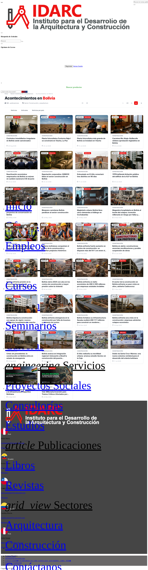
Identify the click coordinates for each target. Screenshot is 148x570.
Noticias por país (38, 110)
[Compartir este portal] (87, 103)
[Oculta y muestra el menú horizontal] (2, 2)
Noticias (14, 110)
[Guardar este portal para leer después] (82, 103)
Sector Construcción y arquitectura (22, 94)
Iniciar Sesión (78, 66)
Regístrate (69, 66)
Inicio (6, 94)
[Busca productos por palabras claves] (134, 4)
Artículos (24, 110)
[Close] (2, 32)
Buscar (24, 92)
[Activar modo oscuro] (141, 103)
